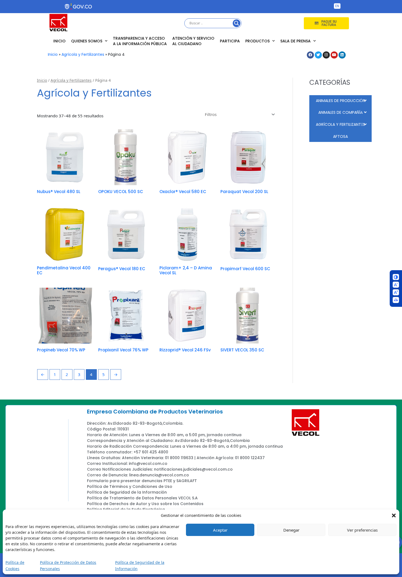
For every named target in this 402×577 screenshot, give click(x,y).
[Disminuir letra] (396, 284)
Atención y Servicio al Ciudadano (193, 41)
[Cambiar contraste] (396, 277)
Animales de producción (340, 100)
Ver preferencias (362, 530)
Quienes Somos (86, 41)
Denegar (291, 530)
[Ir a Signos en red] (396, 300)
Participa (230, 41)
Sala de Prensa (295, 41)
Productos (257, 41)
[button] (394, 515)
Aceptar (220, 530)
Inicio (59, 41)
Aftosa (340, 136)
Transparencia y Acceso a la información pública (140, 41)
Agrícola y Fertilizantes (83, 54)
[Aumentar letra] (396, 292)
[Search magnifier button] (236, 23)
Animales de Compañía (340, 112)
